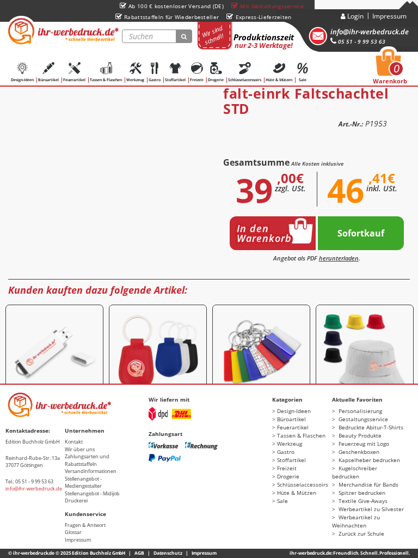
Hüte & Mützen (279, 79)
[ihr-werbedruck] (62, 31)
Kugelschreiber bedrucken (354, 472)
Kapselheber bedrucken (368, 460)
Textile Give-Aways (362, 501)
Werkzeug (135, 79)
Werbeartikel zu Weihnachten (356, 521)
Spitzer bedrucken (361, 492)
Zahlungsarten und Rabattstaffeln (87, 460)
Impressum (389, 16)
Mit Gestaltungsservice (272, 6)
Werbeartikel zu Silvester (370, 509)
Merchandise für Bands (367, 484)
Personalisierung (359, 411)
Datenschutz (167, 553)
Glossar (73, 532)
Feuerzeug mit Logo (363, 443)
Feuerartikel (74, 79)
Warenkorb (390, 69)
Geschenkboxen (358, 452)
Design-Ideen (22, 79)
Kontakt (74, 441)
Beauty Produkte (359, 435)
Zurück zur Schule (360, 533)
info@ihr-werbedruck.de (369, 32)
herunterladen (339, 258)
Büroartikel (48, 79)
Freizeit (197, 79)
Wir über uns (80, 449)
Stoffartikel (175, 79)
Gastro (155, 79)
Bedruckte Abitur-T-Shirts (370, 427)
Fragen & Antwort (85, 525)
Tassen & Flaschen (106, 79)
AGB (139, 553)
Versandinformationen (90, 471)
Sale (302, 79)
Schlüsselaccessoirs (244, 79)
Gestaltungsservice (362, 419)
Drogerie (216, 79)
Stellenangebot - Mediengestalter (83, 482)
